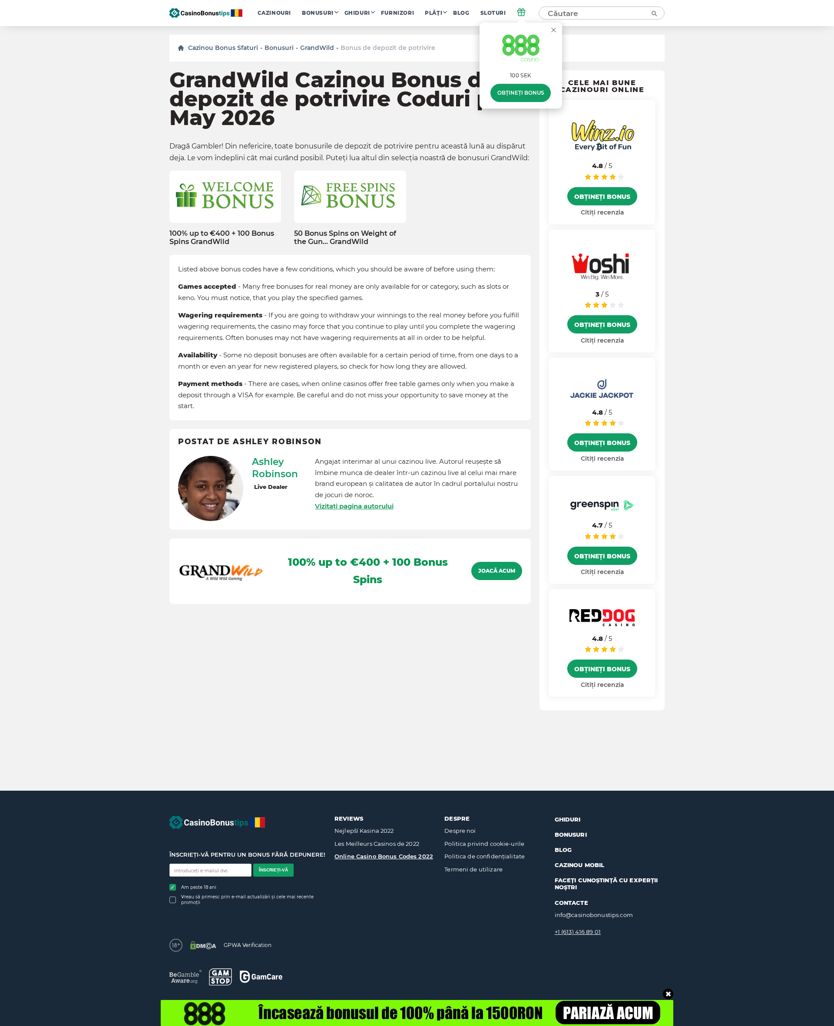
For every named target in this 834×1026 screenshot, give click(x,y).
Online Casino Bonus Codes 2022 (383, 856)
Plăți (433, 13)
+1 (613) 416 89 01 (578, 931)
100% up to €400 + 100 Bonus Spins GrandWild (221, 237)
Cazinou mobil (580, 864)
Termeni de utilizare (473, 869)
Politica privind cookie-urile (484, 843)
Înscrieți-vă (273, 870)
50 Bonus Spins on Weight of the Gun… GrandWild (345, 237)
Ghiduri (357, 13)
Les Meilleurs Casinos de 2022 (376, 843)
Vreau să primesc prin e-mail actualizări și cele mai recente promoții (247, 899)
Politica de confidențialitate (484, 856)
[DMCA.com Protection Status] (203, 945)
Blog (461, 13)
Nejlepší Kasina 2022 (364, 830)
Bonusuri (318, 13)
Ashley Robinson (275, 467)
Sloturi (493, 13)
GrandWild (317, 48)
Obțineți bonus (520, 93)
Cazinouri (274, 13)
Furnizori (397, 13)
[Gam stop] (220, 977)
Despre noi (460, 830)
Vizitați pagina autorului (354, 506)
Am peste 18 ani (198, 887)
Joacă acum (496, 571)
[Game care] (261, 976)
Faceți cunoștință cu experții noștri (606, 884)
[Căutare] (654, 13)
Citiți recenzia (602, 212)
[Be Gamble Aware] (185, 976)
